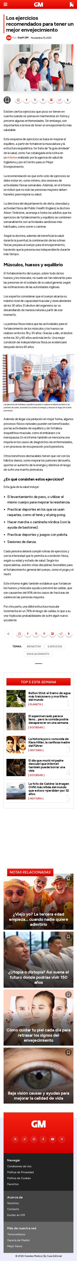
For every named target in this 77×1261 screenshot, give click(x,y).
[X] (34, 100)
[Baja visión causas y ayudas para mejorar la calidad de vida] (38, 1075)
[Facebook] (26, 100)
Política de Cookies (19, 1178)
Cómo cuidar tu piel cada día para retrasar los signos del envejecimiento (38, 1035)
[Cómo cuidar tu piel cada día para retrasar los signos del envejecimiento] (38, 1018)
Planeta (35, 704)
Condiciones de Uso (19, 1166)
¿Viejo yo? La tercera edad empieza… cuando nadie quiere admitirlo (38, 919)
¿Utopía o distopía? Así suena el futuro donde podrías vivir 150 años (38, 977)
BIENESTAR (34, 646)
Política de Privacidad (20, 1172)
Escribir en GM (16, 1215)
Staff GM (23, 37)
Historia (36, 750)
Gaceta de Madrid (18, 1240)
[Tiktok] (24, 1139)
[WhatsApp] (18, 100)
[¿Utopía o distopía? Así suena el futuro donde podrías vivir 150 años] (38, 960)
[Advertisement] (38, 840)
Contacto (13, 1209)
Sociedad (36, 727)
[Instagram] (34, 1139)
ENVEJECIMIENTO (38, 654)
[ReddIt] (59, 100)
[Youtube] (52, 1139)
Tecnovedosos (16, 1234)
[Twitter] (15, 1139)
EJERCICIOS (55, 646)
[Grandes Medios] (38, 4)
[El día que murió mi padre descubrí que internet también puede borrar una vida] (16, 767)
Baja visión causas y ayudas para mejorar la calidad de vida (38, 1095)
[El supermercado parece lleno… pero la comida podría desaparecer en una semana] (16, 721)
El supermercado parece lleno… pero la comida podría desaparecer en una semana (48, 719)
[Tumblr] (67, 100)
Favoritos (13, 1184)
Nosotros (13, 1203)
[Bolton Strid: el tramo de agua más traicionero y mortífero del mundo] (16, 698)
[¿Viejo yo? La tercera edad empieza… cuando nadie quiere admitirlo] (38, 902)
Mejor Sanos (14, 1246)
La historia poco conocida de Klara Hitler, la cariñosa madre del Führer (49, 742)
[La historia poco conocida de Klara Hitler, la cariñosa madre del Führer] (16, 744)
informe (12, 157)
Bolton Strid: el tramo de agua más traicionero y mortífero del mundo (49, 696)
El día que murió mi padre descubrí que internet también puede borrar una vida (46, 765)
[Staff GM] (9, 37)
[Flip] (51, 100)
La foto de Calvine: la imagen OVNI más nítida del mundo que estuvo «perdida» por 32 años (48, 789)
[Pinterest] (43, 100)
